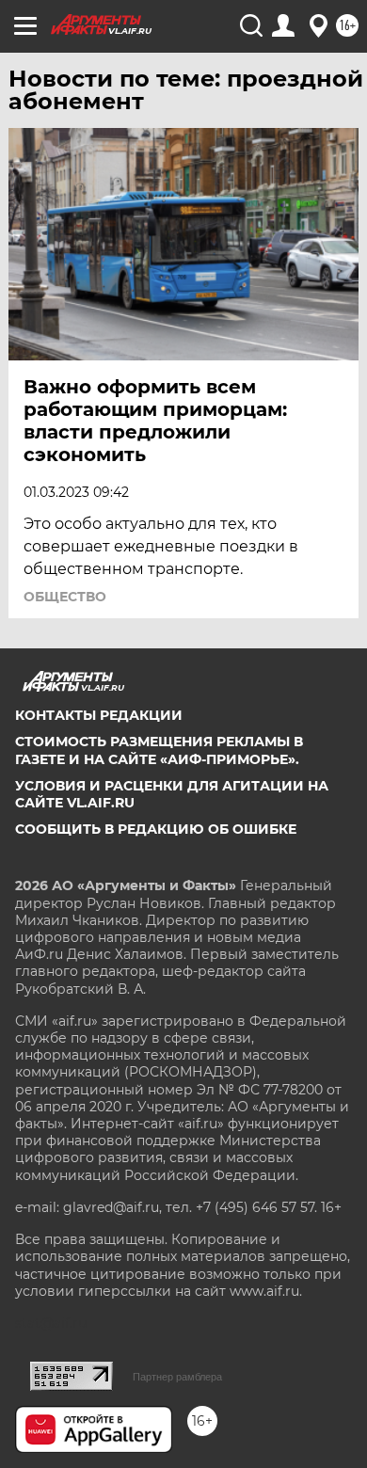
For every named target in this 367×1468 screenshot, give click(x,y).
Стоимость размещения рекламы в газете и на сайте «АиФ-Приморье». (159, 750)
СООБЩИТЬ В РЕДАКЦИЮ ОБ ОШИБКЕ (155, 829)
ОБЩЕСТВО (65, 596)
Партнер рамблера (177, 1376)
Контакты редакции (99, 715)
